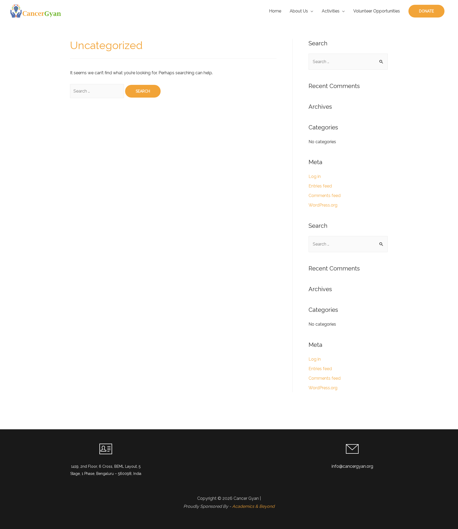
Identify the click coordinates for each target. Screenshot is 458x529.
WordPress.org (323, 205)
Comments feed (325, 195)
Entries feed (320, 186)
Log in (315, 176)
